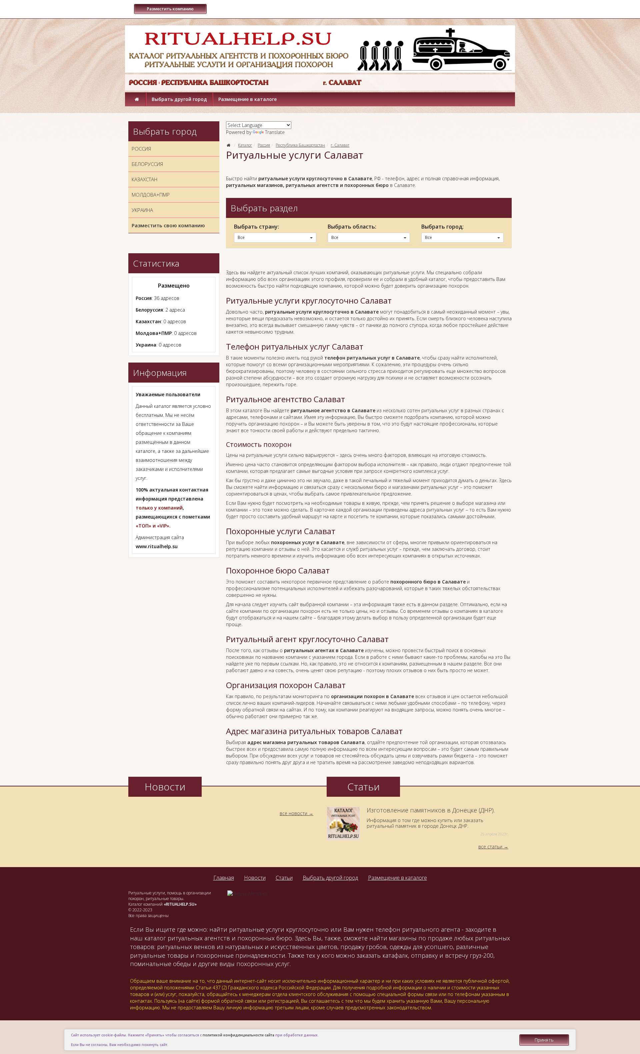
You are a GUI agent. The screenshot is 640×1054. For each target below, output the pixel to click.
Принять (544, 1040)
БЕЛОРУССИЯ (147, 164)
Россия (264, 145)
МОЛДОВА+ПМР (151, 194)
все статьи (490, 846)
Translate (275, 132)
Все (241, 237)
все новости (293, 813)
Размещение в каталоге (247, 99)
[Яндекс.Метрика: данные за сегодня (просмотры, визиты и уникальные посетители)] (247, 893)
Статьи (284, 877)
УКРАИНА (142, 210)
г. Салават (340, 145)
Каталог (245, 145)
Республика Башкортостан (300, 145)
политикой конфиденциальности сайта (238, 1035)
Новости (255, 877)
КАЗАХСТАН (144, 179)
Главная (223, 877)
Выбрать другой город (179, 99)
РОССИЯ (141, 148)
